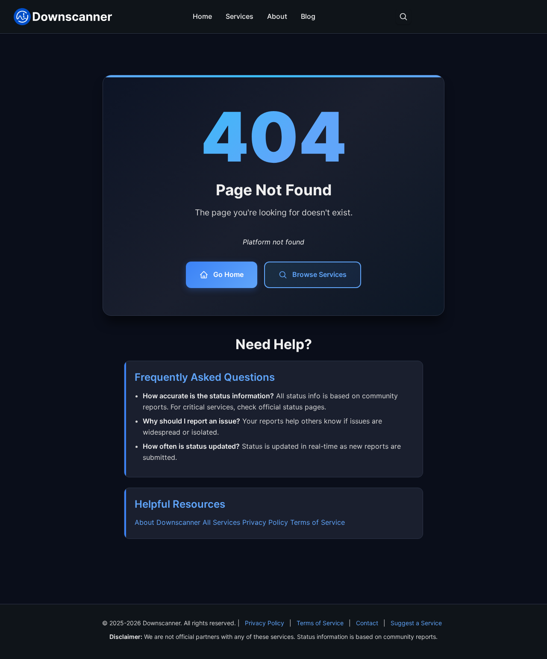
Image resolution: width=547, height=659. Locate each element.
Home (202, 16)
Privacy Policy (265, 522)
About (277, 16)
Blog (308, 16)
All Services (221, 522)
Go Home (228, 274)
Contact (367, 623)
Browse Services (319, 274)
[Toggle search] (403, 16)
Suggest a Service (416, 623)
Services (239, 16)
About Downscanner (167, 522)
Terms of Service (317, 522)
